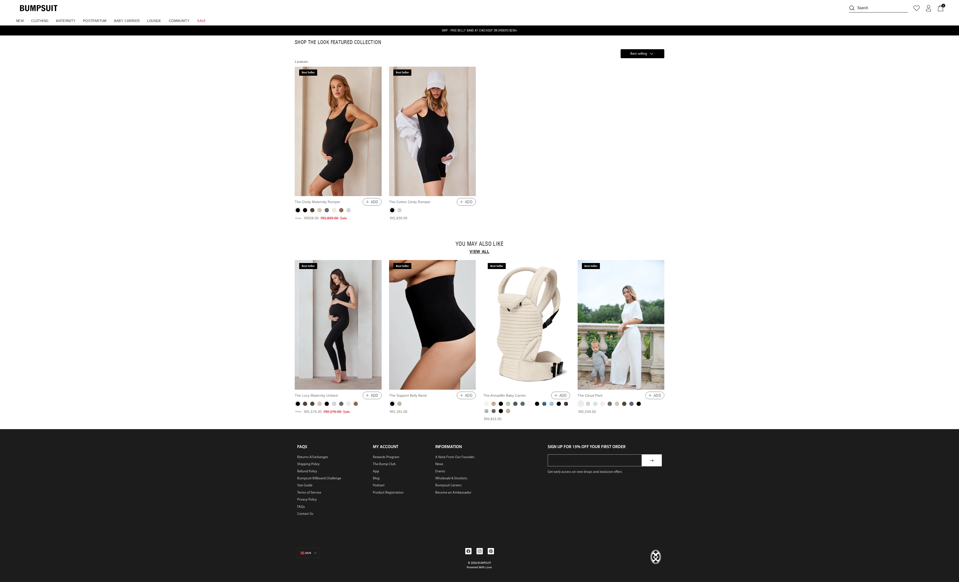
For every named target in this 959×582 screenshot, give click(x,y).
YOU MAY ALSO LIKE (479, 243)
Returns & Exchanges (312, 457)
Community (179, 21)
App (376, 471)
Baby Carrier (127, 21)
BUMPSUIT (484, 563)
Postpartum (95, 21)
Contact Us (305, 514)
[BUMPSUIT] (38, 8)
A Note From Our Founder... (455, 457)
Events (440, 471)
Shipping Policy (308, 464)
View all (479, 251)
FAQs (301, 507)
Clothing (39, 21)
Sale (201, 21)
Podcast (379, 485)
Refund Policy (307, 471)
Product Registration (388, 492)
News (439, 464)
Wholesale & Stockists (451, 478)
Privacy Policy (307, 499)
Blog (376, 478)
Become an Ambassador (453, 492)
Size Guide (304, 485)
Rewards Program (386, 457)
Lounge (154, 21)
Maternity (66, 21)
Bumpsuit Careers (448, 485)
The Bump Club (384, 464)
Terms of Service (309, 492)
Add (374, 201)
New (20, 21)
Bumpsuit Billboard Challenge (319, 478)
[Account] (928, 8)
